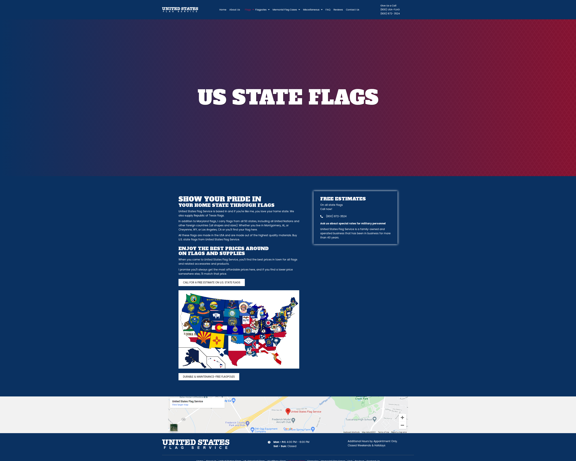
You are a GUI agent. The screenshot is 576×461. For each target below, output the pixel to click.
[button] (211, 282)
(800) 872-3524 (336, 216)
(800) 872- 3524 (390, 13)
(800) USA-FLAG (390, 9)
